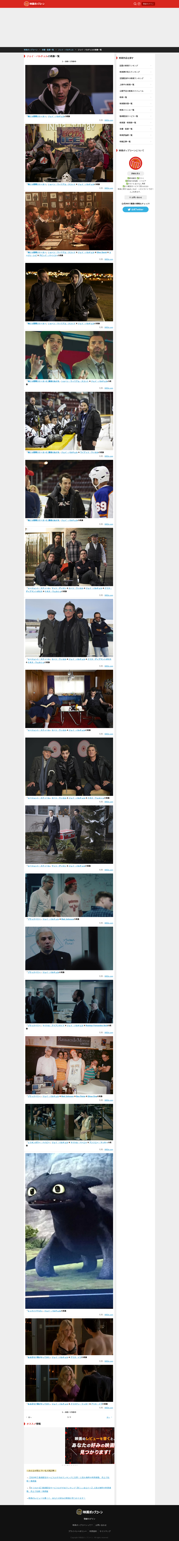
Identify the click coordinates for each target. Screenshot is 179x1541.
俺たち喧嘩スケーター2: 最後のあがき (43, 381)
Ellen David (102, 252)
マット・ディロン (59, 588)
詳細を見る (135, 173)
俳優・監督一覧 (48, 50)
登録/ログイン (148, 4)
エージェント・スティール (39, 588)
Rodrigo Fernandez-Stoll (97, 1025)
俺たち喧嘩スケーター (37, 116)
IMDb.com (109, 120)
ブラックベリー (34, 919)
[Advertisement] (89, 27)
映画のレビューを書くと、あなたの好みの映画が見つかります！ (57, 1498)
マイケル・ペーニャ (78, 1142)
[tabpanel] (69, 1445)
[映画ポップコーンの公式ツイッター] (135, 209)
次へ (108, 1417)
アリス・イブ (76, 1357)
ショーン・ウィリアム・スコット (61, 184)
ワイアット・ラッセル (89, 452)
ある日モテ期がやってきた (39, 1357)
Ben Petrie (80, 1096)
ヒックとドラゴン (35, 1311)
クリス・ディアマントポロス (99, 659)
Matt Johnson (67, 919)
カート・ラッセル (76, 588)
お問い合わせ (137, 197)
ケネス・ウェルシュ (53, 591)
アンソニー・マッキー (98, 1142)
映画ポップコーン (31, 50)
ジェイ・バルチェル (66, 50)
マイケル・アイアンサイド (53, 1025)
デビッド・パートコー (48, 255)
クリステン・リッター (79, 1404)
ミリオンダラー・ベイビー (39, 1142)
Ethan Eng (92, 1096)
